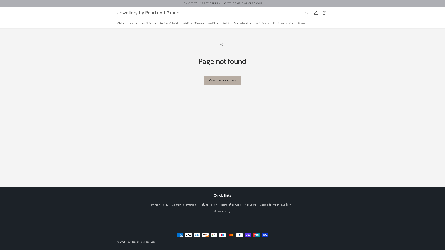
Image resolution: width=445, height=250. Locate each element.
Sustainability (222, 211)
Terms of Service (231, 205)
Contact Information (184, 205)
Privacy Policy (159, 205)
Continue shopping (222, 80)
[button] (148, 23)
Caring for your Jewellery (275, 205)
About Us (250, 205)
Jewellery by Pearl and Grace (142, 241)
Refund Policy (208, 205)
